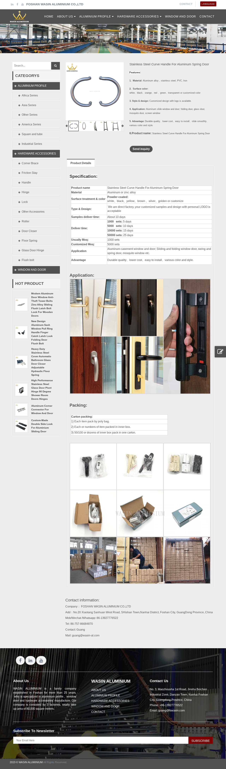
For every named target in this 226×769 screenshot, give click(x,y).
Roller (25, 221)
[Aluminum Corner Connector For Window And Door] (21, 409)
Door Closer (29, 231)
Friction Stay (29, 172)
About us (98, 689)
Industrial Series (32, 143)
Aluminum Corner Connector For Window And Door (42, 409)
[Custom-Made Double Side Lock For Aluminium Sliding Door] (21, 425)
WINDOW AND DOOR (32, 269)
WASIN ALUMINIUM (110, 681)
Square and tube (32, 134)
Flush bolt (28, 260)
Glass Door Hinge (33, 250)
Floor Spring (29, 240)
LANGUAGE (208, 4)
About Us (21, 681)
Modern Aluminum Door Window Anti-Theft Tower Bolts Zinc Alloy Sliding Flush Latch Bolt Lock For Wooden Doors (42, 304)
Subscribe (200, 741)
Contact (186, 3)
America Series (31, 124)
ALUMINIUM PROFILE (32, 85)
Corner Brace (30, 163)
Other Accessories (33, 211)
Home (48, 16)
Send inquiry (141, 148)
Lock (25, 201)
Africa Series (30, 95)
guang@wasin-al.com (85, 635)
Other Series (29, 114)
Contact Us (159, 681)
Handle (26, 182)
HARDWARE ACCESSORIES (37, 153)
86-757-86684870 (81, 623)
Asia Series (29, 105)
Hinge (25, 192)
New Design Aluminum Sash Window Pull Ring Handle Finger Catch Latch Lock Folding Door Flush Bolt (42, 332)
